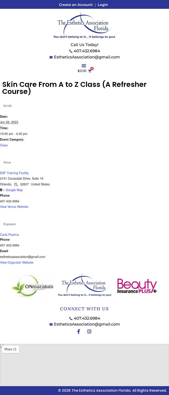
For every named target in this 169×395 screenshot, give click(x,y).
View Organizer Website (16, 262)
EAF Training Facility (14, 173)
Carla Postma (9, 234)
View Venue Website (14, 206)
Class (4, 145)
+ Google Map (13, 190)
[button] (83, 65)
